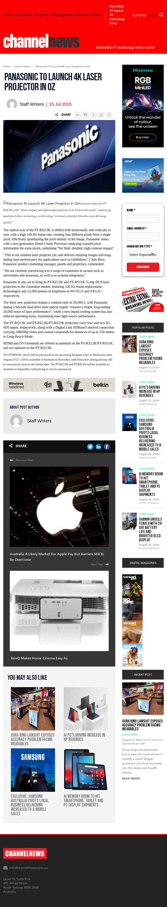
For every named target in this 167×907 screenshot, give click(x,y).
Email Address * (137, 228)
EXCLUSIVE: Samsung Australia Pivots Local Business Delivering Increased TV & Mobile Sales (150, 435)
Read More (131, 778)
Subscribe (143, 267)
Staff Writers (39, 420)
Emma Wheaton (149, 502)
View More (131, 576)
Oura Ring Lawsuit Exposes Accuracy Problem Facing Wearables (150, 352)
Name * (131, 210)
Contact (96, 15)
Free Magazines (62, 15)
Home (8, 15)
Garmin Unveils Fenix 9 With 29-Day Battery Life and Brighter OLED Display (151, 530)
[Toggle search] (161, 15)
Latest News (23, 15)
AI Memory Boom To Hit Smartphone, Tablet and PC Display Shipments (151, 484)
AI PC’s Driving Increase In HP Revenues (149, 391)
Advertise (82, 15)
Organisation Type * (139, 246)
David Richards (148, 371)
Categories (41, 15)
